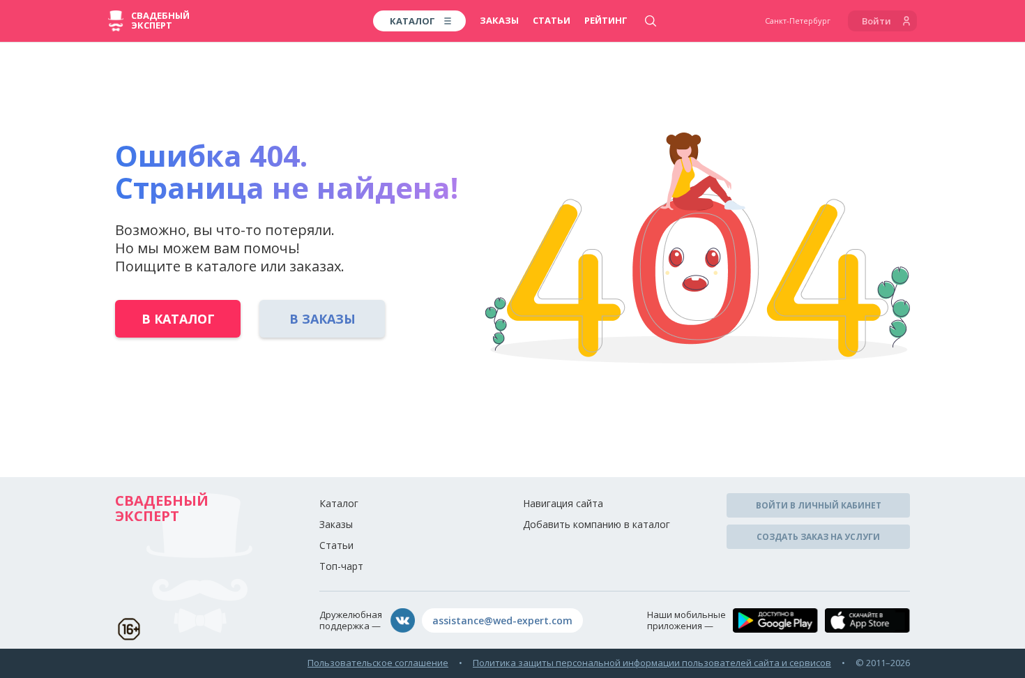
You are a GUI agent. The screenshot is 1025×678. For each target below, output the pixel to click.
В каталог (178, 318)
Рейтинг (606, 20)
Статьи (551, 20)
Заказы (499, 20)
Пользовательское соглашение (378, 662)
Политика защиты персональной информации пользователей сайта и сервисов (652, 662)
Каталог (338, 503)
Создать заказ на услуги (818, 537)
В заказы (322, 318)
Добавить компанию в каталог (596, 524)
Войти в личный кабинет (818, 505)
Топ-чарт (341, 566)
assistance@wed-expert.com (502, 620)
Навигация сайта (563, 503)
